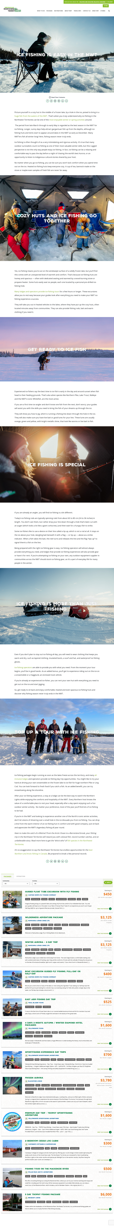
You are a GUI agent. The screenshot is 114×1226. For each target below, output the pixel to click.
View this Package (102, 908)
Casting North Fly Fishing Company (42, 895)
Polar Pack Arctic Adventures (40, 1172)
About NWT (68, 11)
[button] (108, 10)
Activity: (34, 881)
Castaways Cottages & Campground (42, 1144)
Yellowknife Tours (35, 1028)
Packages (49, 11)
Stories (102, 11)
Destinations (58, 11)
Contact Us (87, 11)
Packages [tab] (7, 876)
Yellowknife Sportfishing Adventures (43, 1055)
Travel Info (77, 11)
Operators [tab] (20, 876)
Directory (95, 11)
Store (106, 6)
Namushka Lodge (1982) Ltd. (39, 920)
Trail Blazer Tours (36, 1002)
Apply (109, 882)
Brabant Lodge (34, 1197)
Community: (6, 881)
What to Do (41, 11)
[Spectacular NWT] (13, 9)
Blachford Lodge (35, 1081)
